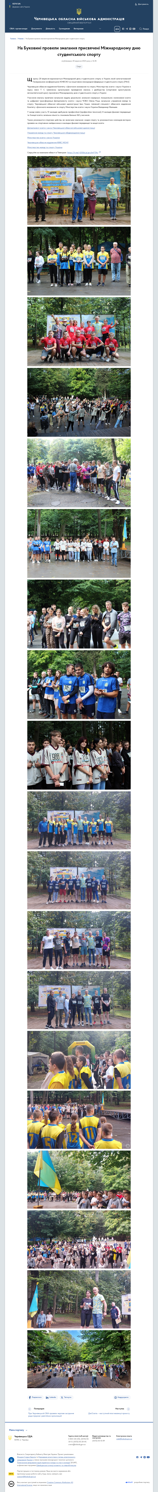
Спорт (79, 67)
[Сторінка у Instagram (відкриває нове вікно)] (130, 28)
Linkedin (53, 1397)
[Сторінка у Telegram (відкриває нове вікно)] (126, 28)
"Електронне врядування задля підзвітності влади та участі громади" (43, 1463)
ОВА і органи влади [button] (18, 29)
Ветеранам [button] (78, 29)
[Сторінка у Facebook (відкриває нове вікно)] (123, 28)
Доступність (143, 4)
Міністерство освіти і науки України (43, 138)
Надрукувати (123, 1397)
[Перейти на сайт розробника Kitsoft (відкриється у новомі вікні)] (129, 1482)
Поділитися (36, 1397)
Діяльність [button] (50, 29)
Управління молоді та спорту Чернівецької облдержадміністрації (56, 133)
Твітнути (67, 1397)
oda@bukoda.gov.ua (124, 1439)
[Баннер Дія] (117, 29)
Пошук (146, 29)
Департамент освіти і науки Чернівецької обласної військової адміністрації (61, 128)
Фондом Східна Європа (26, 1457)
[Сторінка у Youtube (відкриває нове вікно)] (134, 28)
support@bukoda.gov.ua (26, 1477)
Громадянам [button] (64, 29)
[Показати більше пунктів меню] (100, 28)
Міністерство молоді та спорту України (44, 148)
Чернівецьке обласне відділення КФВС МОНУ (48, 143)
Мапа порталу (16, 1430)
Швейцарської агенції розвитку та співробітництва (56, 1465)
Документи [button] (36, 29)
